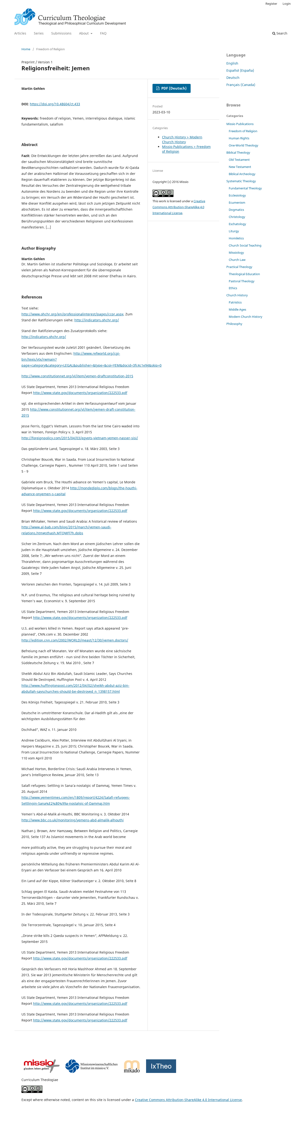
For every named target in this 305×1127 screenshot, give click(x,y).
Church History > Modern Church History (182, 139)
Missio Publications (240, 124)
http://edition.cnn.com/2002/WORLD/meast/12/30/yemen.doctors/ (74, 640)
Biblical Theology (238, 152)
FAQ (103, 33)
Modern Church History (245, 316)
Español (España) (240, 70)
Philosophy (234, 324)
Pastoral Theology (241, 281)
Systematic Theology (241, 181)
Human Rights (239, 138)
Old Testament (239, 159)
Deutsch (232, 77)
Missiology (236, 252)
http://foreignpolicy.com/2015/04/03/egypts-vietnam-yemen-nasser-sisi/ (79, 438)
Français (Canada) (240, 84)
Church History (237, 295)
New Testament (240, 167)
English (232, 63)
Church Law (237, 260)
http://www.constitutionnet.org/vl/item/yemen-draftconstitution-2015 (77, 376)
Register (271, 3)
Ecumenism (237, 202)
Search (281, 33)
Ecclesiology (237, 195)
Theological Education (244, 274)
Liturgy (234, 231)
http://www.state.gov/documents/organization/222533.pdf (80, 392)
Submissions (61, 33)
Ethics (233, 288)
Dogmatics (236, 209)
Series (39, 33)
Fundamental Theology (245, 188)
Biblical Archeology (242, 174)
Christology (237, 217)
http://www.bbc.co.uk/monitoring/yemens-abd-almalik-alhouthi (72, 820)
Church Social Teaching (245, 245)
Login (287, 3)
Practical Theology (239, 267)
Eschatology (237, 224)
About (84, 33)
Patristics (235, 302)
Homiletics (236, 238)
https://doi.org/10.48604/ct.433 (55, 104)
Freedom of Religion (243, 131)
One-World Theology (243, 145)
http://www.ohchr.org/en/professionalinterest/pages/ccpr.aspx (72, 314)
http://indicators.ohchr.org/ (96, 320)
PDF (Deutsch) (173, 88)
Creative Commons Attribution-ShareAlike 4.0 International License (178, 207)
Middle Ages (237, 309)
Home (25, 49)
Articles (20, 33)
